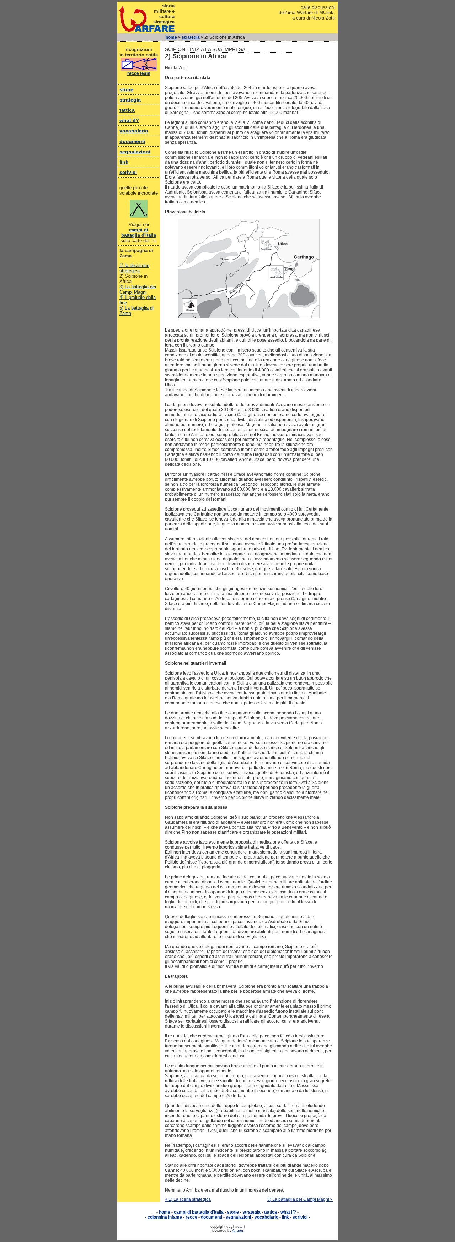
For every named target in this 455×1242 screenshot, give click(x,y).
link (123, 162)
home (171, 37)
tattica (127, 110)
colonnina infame (165, 1217)
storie (126, 89)
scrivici (128, 172)
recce (191, 1217)
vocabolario (133, 131)
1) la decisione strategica (134, 268)
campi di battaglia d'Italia (138, 232)
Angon (237, 1230)
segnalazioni (134, 151)
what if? (129, 120)
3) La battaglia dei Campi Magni (137, 289)
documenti (132, 141)
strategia (191, 37)
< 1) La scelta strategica (188, 1199)
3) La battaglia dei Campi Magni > (300, 1199)
